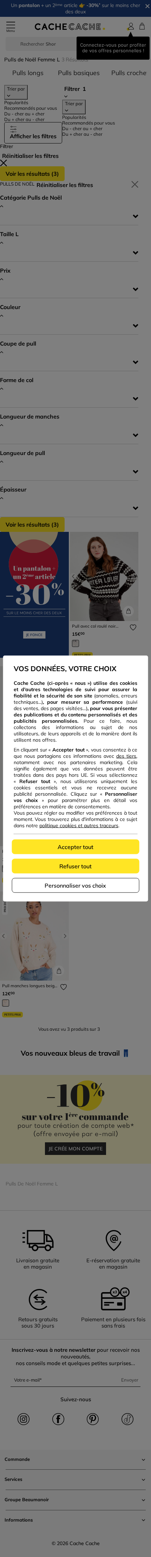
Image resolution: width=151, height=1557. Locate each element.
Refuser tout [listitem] (75, 866)
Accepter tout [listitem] (75, 846)
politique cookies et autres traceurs (78, 825)
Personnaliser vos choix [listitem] (75, 885)
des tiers (126, 756)
